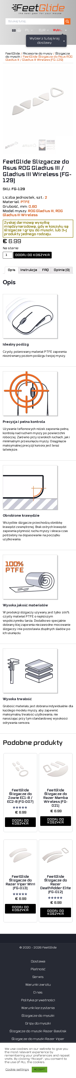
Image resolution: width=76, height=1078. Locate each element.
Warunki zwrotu (38, 984)
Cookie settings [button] (17, 1069)
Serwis (38, 977)
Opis (11, 270)
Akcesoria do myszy (37, 53)
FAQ (45, 270)
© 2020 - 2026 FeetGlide (38, 947)
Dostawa (38, 961)
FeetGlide (13, 53)
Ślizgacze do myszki (38, 1015)
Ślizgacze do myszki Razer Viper (38, 1039)
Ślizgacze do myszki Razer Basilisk (38, 1031)
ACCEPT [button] (39, 1069)
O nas (37, 992)
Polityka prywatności (38, 1000)
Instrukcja (28, 270)
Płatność (38, 969)
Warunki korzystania (38, 1008)
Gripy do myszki (38, 1023)
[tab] (11, 270)
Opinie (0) (62, 270)
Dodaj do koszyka (32, 255)
